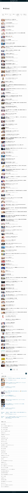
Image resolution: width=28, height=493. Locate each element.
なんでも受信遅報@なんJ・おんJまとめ (7, 474)
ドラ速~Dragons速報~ (5, 427)
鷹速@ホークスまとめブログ (6, 434)
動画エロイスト (25, 14)
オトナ (10, 14)
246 (17, 369)
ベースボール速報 (4, 453)
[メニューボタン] (1, 1)
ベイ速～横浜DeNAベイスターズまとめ (7, 460)
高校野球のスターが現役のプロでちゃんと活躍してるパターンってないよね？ (15, 382)
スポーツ (21, 14)
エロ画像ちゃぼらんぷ (17, 15)
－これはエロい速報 (4, 429)
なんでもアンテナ (14, 0)
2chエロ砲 (3, 436)
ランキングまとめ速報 (5, 467)
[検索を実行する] (26, 373)
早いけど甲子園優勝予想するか (9, 395)
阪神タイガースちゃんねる (10, 404)
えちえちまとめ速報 (4, 446)
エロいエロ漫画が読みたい (5, 486)
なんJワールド (4, 483)
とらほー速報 (4, 448)
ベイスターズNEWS (4, 443)
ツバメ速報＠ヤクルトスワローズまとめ (12, 383)
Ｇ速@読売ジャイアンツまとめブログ (7, 481)
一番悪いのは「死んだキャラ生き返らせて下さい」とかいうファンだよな (15, 399)
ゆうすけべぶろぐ (4, 441)
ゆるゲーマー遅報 (9, 400)
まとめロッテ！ (4, 450)
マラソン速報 (4, 476)
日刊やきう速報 (4, 479)
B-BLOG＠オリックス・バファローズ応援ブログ (8, 469)
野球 (6, 14)
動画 (14, 14)
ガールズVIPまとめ (10, 387)
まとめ (3, 14)
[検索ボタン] (27, 1)
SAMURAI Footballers (5, 472)
